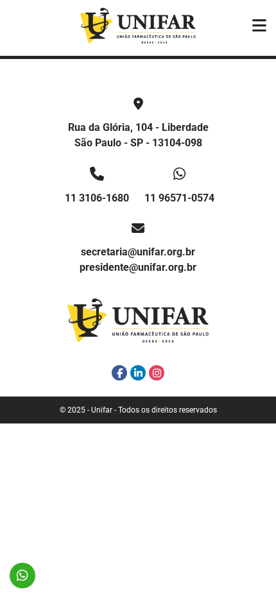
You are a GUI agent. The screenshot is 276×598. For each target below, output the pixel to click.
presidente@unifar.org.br (138, 267)
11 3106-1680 (97, 198)
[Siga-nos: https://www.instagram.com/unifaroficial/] (156, 372)
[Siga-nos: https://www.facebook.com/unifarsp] (119, 372)
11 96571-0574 (179, 198)
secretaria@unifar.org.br (138, 252)
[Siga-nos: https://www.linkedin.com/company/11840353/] (138, 372)
